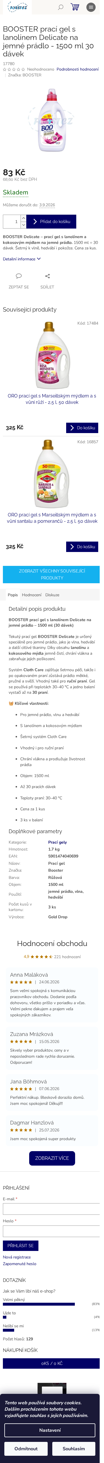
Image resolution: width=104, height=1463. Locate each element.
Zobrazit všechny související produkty (52, 574)
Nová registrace (17, 1257)
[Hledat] (60, 7)
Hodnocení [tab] (31, 595)
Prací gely (57, 842)
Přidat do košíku (55, 221)
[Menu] (91, 7)
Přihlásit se (21, 1245)
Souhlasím (74, 1449)
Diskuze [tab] (52, 595)
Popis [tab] (13, 595)
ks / (52, 1363)
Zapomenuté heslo (19, 1264)
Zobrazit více (52, 1158)
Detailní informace (19, 259)
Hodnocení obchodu (52, 943)
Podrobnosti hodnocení (78, 69)
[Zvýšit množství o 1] (23, 218)
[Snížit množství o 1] (23, 225)
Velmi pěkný (14, 1299)
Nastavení (50, 1430)
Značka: (24, 75)
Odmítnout (26, 1449)
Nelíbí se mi (13, 1326)
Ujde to (9, 1313)
